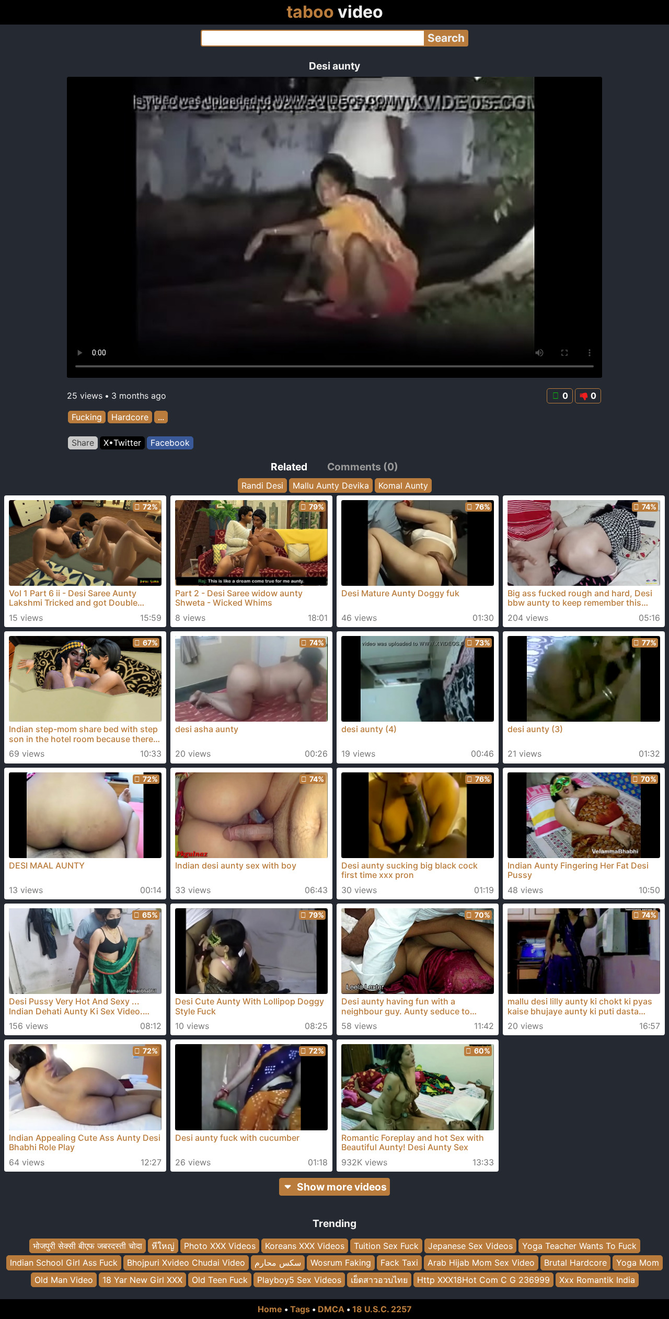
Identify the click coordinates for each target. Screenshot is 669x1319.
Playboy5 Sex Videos (299, 1280)
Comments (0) (362, 466)
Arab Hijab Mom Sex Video (481, 1262)
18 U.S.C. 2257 (382, 1309)
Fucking (87, 417)
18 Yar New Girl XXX (142, 1280)
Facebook (170, 442)
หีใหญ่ (163, 1246)
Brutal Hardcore (575, 1262)
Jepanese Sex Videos (470, 1246)
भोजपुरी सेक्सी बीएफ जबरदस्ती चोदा (87, 1246)
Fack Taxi (399, 1262)
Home (270, 1309)
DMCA (331, 1309)
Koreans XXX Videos (304, 1246)
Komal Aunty (403, 485)
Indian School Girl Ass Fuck (64, 1262)
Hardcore (129, 417)
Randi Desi (262, 485)
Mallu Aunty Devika (331, 485)
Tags (300, 1309)
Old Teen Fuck (220, 1280)
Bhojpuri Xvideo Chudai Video (186, 1262)
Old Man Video (63, 1280)
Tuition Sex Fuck (386, 1246)
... (161, 417)
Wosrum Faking (340, 1262)
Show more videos (342, 1187)
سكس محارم (278, 1262)
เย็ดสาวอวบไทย (379, 1280)
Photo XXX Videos (220, 1246)
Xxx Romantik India (597, 1280)
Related (289, 466)
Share (83, 442)
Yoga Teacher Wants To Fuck (579, 1246)
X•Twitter (122, 442)
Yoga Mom (637, 1262)
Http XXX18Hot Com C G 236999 (483, 1280)
